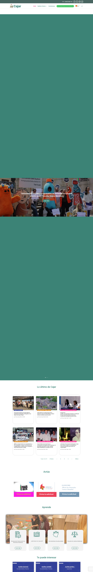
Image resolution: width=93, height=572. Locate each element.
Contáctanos (51, 6)
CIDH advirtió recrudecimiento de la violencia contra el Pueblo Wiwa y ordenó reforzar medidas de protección (45, 413)
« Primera (51, 458)
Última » (77, 458)
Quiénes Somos (42, 6)
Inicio (34, 6)
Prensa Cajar (17, 416)
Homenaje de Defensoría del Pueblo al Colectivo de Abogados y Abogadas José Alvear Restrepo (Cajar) (22, 413)
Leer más (46, 200)
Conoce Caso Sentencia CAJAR (65, 6)
